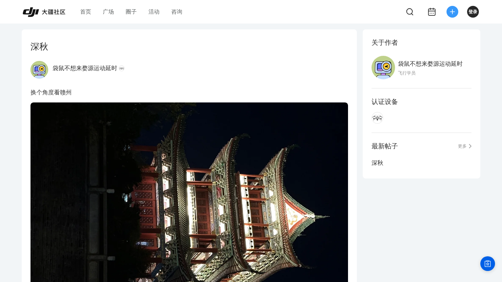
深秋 (377, 163)
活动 (153, 11)
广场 (108, 11)
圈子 (131, 11)
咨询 (176, 11)
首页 (85, 11)
